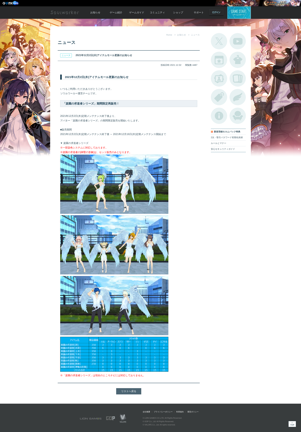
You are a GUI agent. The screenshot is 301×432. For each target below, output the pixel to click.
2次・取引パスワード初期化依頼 (227, 137)
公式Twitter (219, 41)
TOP (292, 424)
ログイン (216, 12)
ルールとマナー (218, 143)
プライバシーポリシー (163, 412)
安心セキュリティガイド (223, 149)
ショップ (178, 12)
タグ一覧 (219, 97)
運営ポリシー (193, 412)
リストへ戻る (128, 391)
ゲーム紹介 (116, 12)
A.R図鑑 (238, 78)
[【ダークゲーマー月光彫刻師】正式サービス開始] (281, 3)
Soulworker (64, 12)
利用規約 (180, 412)
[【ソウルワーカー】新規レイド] (237, 3)
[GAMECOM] (11, 3)
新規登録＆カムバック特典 (227, 131)
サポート (199, 12)
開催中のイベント (219, 60)
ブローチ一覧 (238, 97)
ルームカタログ (238, 116)
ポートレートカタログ (219, 78)
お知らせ (95, 12)
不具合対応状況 (219, 116)
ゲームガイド (136, 12)
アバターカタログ (238, 60)
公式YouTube (238, 41)
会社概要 (146, 412)
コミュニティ (157, 12)
